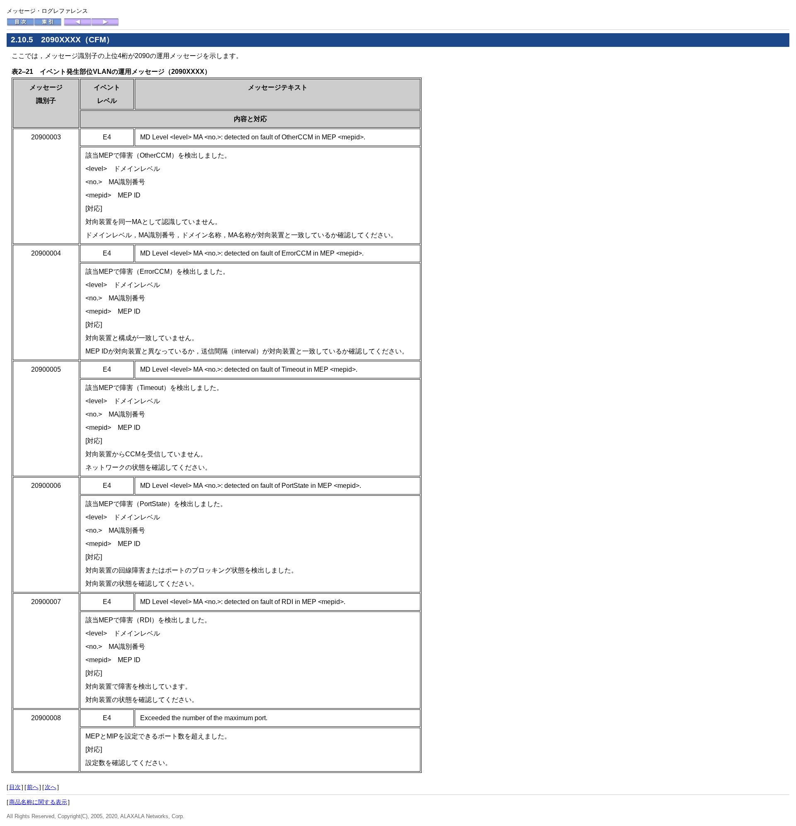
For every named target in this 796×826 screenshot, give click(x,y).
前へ (33, 787)
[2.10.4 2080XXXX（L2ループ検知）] (77, 24)
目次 (15, 787)
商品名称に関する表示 (38, 802)
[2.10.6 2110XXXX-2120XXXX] (105, 24)
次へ (50, 787)
